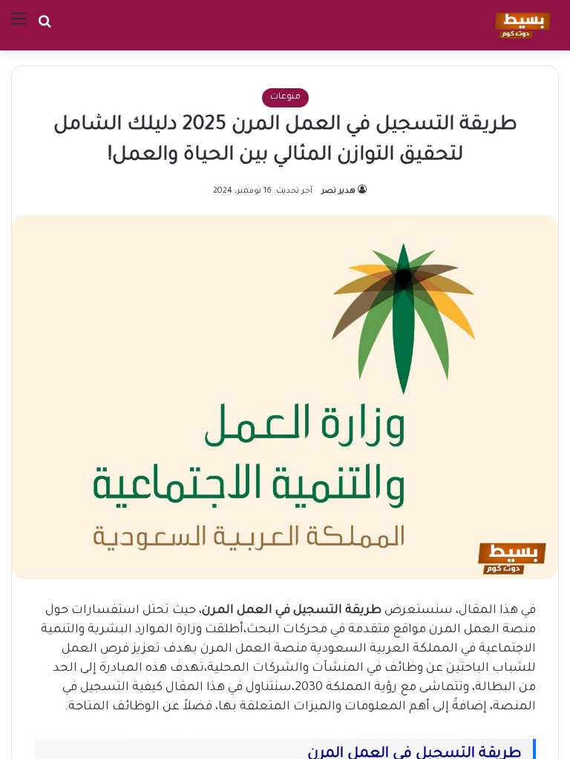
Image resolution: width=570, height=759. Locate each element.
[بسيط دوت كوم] (520, 25)
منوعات (285, 97)
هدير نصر (338, 191)
